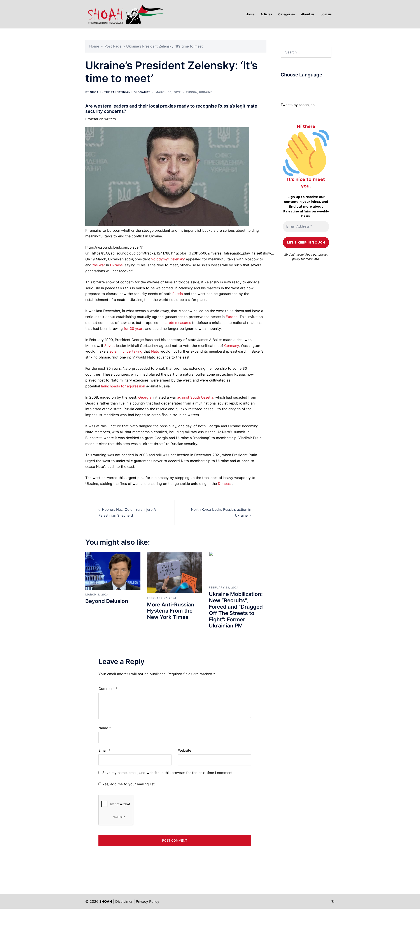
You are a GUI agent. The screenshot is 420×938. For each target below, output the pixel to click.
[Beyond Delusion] (112, 570)
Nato (155, 351)
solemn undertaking (126, 351)
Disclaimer (124, 901)
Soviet (109, 345)
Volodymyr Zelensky (168, 259)
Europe (232, 316)
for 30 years (134, 328)
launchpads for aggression (123, 386)
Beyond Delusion (106, 601)
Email (104, 750)
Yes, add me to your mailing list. (128, 784)
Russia (191, 92)
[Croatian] (291, 85)
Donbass (225, 483)
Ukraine (205, 92)
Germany (231, 345)
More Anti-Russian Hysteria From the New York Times (170, 610)
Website (184, 750)
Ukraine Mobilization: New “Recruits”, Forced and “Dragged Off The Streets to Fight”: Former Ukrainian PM (236, 610)
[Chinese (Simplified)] (287, 85)
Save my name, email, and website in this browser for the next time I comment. (167, 772)
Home (94, 46)
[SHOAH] (124, 14)
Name (104, 728)
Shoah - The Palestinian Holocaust (120, 92)
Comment (107, 688)
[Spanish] (313, 85)
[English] (296, 85)
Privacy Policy (147, 901)
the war (99, 265)
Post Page (113, 46)
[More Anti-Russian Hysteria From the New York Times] (174, 572)
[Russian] (304, 85)
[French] (300, 85)
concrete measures (175, 322)
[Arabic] (283, 85)
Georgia (144, 397)
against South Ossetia (195, 397)
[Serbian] (309, 85)
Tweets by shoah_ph (298, 104)
